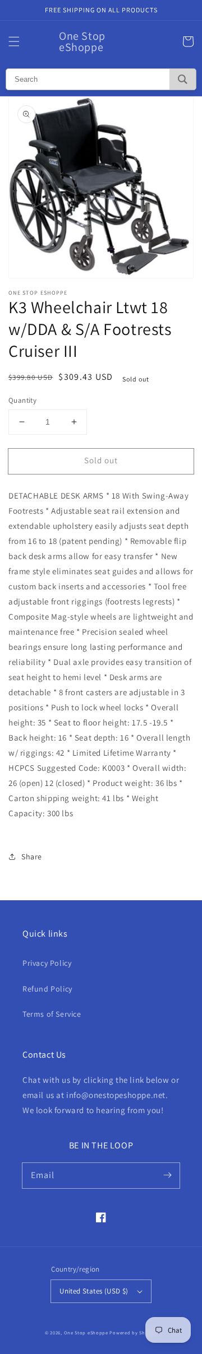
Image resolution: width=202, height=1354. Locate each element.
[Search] (182, 79)
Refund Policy (47, 989)
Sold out (101, 460)
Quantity (22, 400)
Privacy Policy (46, 963)
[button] (14, 41)
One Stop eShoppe (86, 1332)
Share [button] (31, 857)
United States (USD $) (93, 1291)
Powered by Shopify (133, 1332)
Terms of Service (51, 1014)
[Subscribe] (167, 1175)
